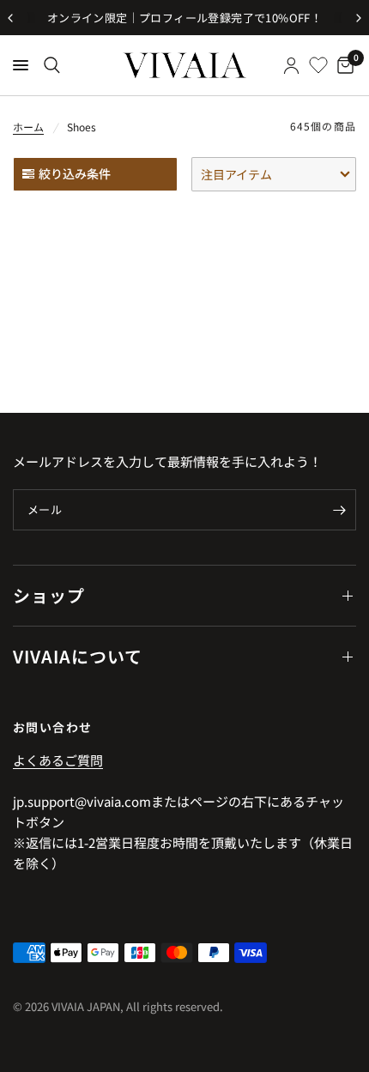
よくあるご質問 (58, 760)
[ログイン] (291, 65)
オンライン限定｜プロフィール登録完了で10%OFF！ (184, 17)
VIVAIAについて (77, 656)
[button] (273, 174)
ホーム (28, 126)
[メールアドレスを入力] (339, 509)
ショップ (49, 595)
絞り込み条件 (75, 173)
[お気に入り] (318, 65)
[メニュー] (20, 65)
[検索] (52, 65)
